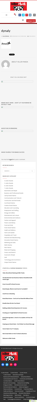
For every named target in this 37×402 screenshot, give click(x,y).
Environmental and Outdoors (12, 218)
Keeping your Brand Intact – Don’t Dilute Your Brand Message (18, 324)
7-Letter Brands (8, 188)
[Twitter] (23, 15)
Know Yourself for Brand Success (12, 152)
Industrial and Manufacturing (12, 237)
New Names (7, 247)
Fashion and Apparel (10, 220)
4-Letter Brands (8, 181)
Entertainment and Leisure (11, 215)
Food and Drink (8, 225)
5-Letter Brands (8, 183)
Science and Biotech (10, 252)
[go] (32, 171)
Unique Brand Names (10, 262)
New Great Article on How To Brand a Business (15, 333)
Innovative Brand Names (11, 240)
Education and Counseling (11, 208)
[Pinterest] (26, 15)
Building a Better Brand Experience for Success (15, 308)
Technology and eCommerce (12, 260)
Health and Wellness (10, 230)
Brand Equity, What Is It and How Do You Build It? (15, 289)
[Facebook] (19, 15)
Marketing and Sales (10, 242)
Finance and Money (9, 223)
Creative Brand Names (10, 205)
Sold (5, 257)
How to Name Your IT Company (11, 329)
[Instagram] (30, 15)
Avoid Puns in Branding (9, 128)
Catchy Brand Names (10, 195)
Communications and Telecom (12, 198)
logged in (11, 159)
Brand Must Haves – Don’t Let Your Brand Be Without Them (18, 298)
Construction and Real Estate (12, 200)
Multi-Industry (8, 245)
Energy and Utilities (9, 213)
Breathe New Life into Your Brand (11, 303)
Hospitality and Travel (10, 235)
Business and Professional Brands (13, 193)
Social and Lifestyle (9, 255)
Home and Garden (9, 232)
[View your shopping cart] (15, 15)
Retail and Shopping (9, 250)
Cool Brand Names (9, 203)
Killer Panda (6, 36)
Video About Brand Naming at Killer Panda (13, 273)
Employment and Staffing (11, 210)
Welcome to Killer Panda (9, 338)
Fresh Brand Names (9, 227)
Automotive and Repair (10, 190)
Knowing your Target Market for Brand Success (15, 313)
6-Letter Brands (8, 185)
